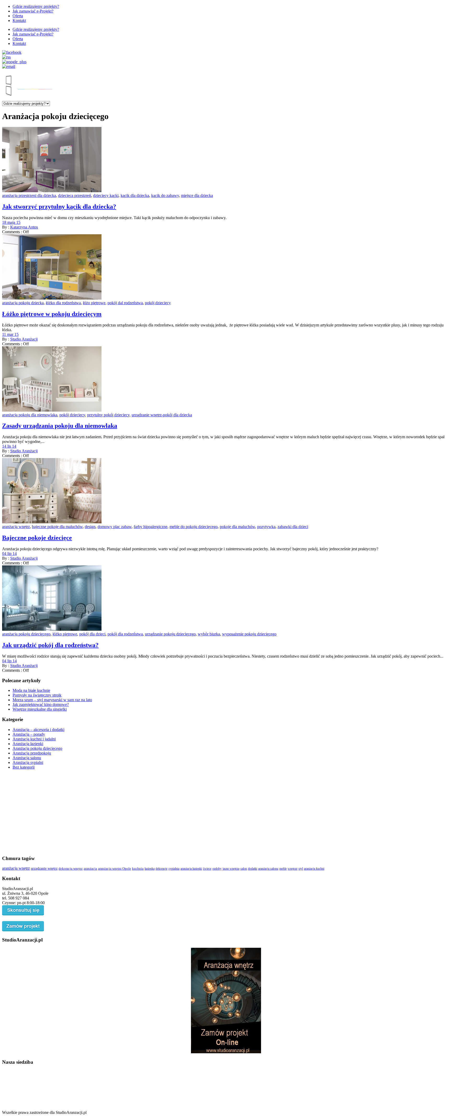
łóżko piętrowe (65, 634)
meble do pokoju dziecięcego (194, 526)
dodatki (252, 868)
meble (283, 868)
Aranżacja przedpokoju (32, 753)
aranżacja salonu (268, 868)
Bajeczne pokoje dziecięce (37, 537)
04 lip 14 (9, 553)
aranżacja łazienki (191, 868)
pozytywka (266, 526)
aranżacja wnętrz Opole (114, 868)
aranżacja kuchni (314, 868)
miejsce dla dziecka (197, 195)
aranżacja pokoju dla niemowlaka (29, 415)
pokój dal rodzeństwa (125, 303)
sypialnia (173, 868)
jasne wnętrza (231, 868)
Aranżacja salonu (27, 758)
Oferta (18, 16)
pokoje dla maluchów (237, 526)
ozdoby (217, 868)
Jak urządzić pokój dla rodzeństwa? (50, 645)
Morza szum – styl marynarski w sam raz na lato (52, 700)
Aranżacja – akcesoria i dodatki (38, 729)
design (90, 526)
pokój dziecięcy (158, 303)
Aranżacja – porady (29, 734)
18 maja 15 (11, 222)
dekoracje (161, 868)
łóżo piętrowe (94, 303)
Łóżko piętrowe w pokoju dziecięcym (51, 314)
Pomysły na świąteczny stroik (37, 695)
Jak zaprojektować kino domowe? (41, 704)
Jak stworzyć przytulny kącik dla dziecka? (59, 206)
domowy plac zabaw (115, 526)
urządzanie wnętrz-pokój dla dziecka (162, 415)
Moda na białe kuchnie (31, 690)
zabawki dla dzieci (293, 526)
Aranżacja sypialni (28, 762)
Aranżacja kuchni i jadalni (34, 739)
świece (207, 868)
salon (243, 868)
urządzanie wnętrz (44, 868)
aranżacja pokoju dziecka (23, 303)
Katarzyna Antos (24, 227)
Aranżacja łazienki (28, 743)
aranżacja (90, 868)
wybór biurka (209, 634)
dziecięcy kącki (105, 195)
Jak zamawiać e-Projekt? (33, 11)
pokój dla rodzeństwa (125, 634)
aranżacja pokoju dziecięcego (26, 634)
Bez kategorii (24, 767)
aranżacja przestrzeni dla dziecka (29, 195)
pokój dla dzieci (92, 634)
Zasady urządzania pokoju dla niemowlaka (59, 425)
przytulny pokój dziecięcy (108, 415)
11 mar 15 (10, 334)
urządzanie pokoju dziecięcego (170, 634)
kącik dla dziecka (135, 195)
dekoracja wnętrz (71, 868)
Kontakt (19, 20)
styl (300, 868)
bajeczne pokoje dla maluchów (57, 526)
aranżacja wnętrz (16, 526)
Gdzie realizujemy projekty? (36, 6)
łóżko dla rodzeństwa (63, 303)
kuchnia (138, 868)
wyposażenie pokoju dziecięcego (249, 634)
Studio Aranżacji (24, 339)
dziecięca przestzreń (74, 195)
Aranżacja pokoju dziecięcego (37, 748)
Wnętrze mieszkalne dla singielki (40, 709)
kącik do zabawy (165, 195)
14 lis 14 (9, 446)
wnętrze (292, 868)
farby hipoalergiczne (150, 526)
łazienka (150, 868)
